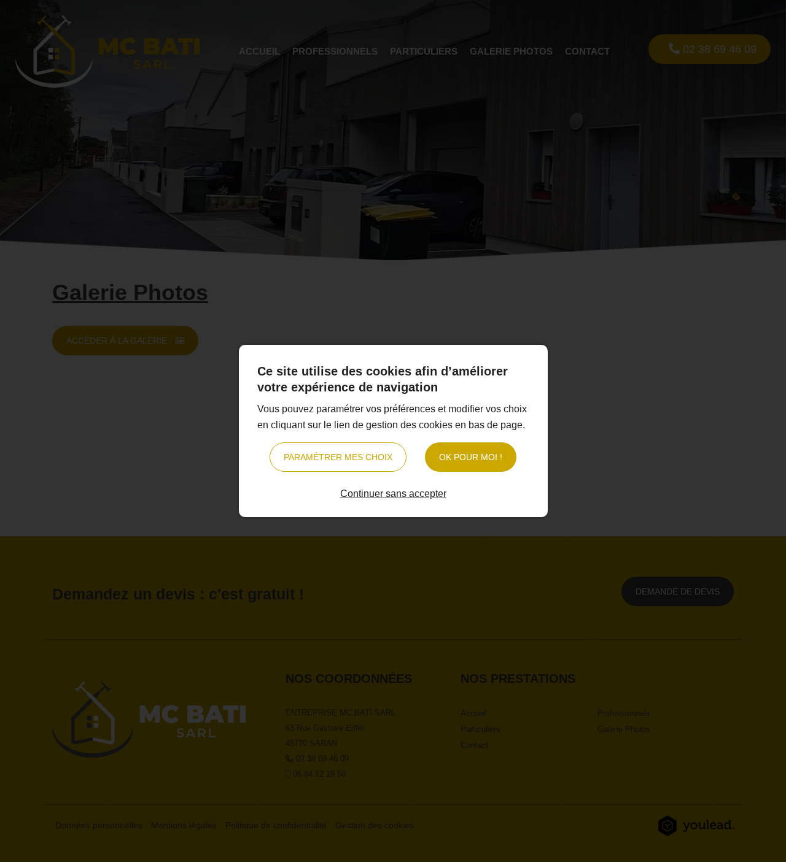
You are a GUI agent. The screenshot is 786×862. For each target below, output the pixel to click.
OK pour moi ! (470, 457)
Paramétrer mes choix (338, 457)
